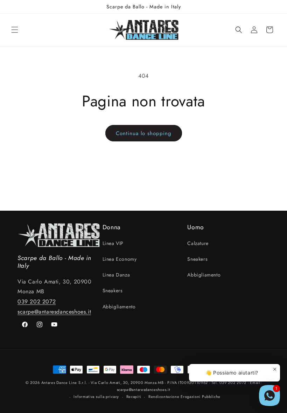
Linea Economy (120, 258)
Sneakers (113, 290)
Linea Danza (116, 274)
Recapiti (133, 396)
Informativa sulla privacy (96, 396)
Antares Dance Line (59, 382)
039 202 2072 (37, 302)
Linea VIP (113, 243)
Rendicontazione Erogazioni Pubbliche (184, 396)
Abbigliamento (119, 306)
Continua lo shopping (144, 133)
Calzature (197, 243)
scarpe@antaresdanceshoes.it (54, 312)
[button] (14, 29)
